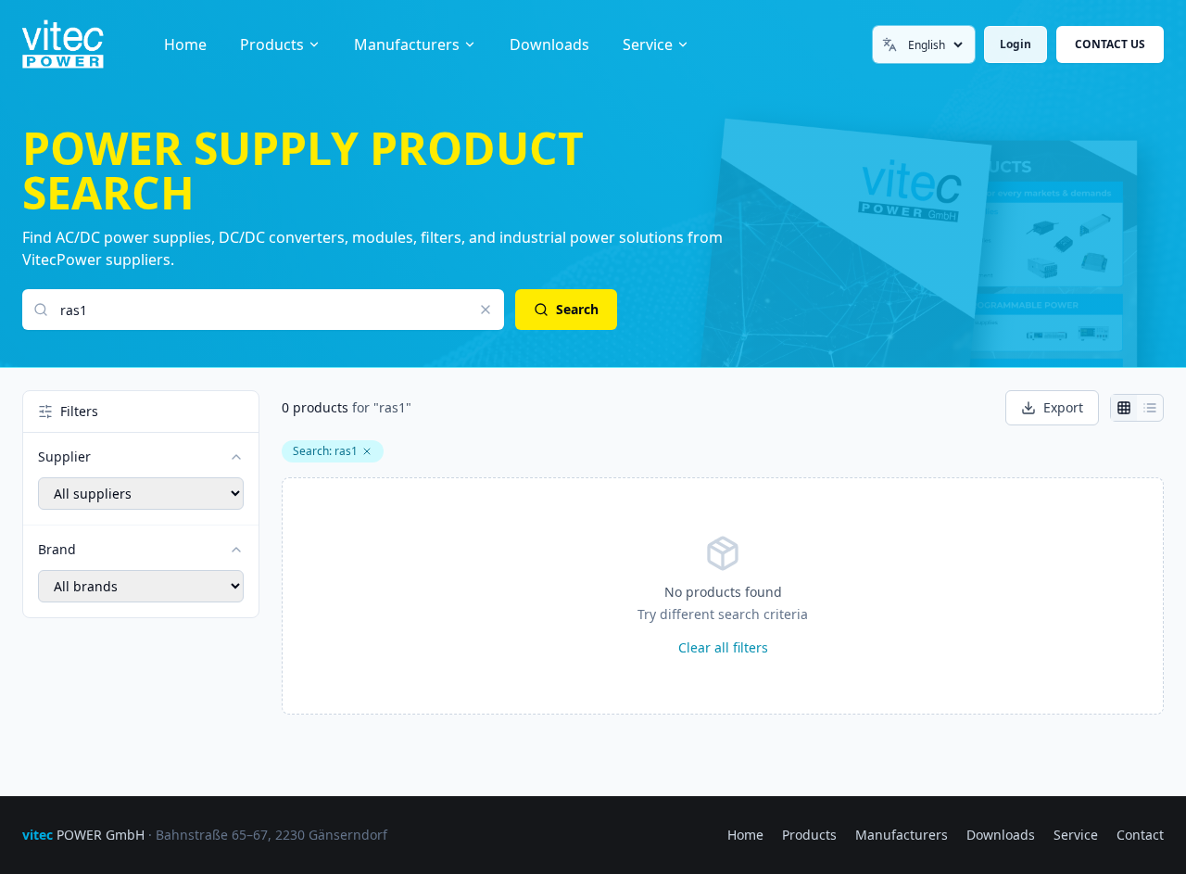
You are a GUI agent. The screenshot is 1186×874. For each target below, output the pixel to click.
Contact (1140, 834)
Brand (57, 549)
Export (1063, 407)
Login (1015, 44)
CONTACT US (1110, 44)
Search (577, 309)
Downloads (549, 44)
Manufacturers (407, 44)
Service (648, 44)
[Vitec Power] (82, 44)
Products (272, 44)
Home (185, 44)
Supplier (64, 456)
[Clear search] (485, 309)
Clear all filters (723, 647)
